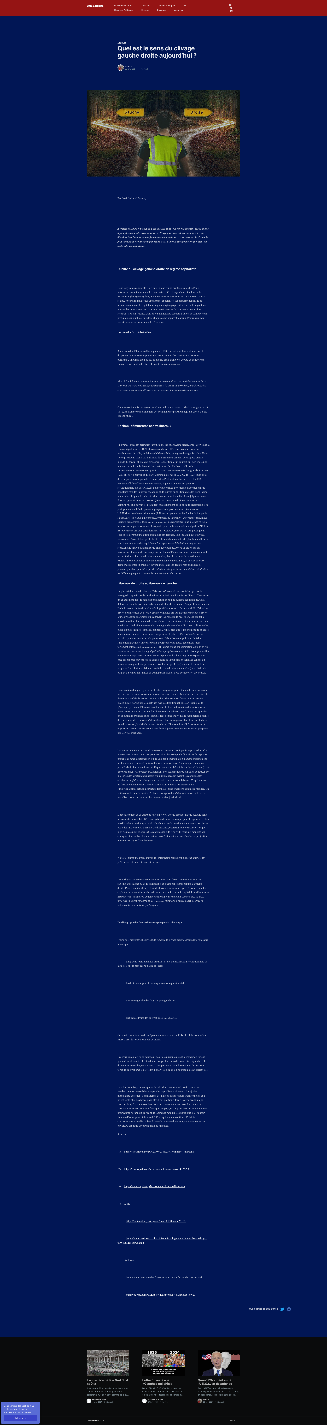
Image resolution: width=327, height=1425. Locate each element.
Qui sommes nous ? (123, 5)
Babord (128, 66)
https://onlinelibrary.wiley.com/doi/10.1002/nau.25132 (156, 1221)
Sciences (161, 10)
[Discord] (231, 10)
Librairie (145, 5)
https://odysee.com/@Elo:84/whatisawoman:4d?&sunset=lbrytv (160, 1294)
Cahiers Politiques (166, 5)
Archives (178, 10)
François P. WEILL (100, 1399)
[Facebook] (230, 5)
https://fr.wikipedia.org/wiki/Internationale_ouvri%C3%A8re (157, 1169)
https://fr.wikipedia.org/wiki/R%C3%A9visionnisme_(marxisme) (159, 1151)
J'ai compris (20, 1418)
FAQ (185, 5)
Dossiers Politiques (123, 10)
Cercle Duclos (95, 5)
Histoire (145, 10)
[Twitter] (231, 7)
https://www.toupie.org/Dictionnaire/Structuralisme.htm (154, 1186)
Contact (232, 1421)
